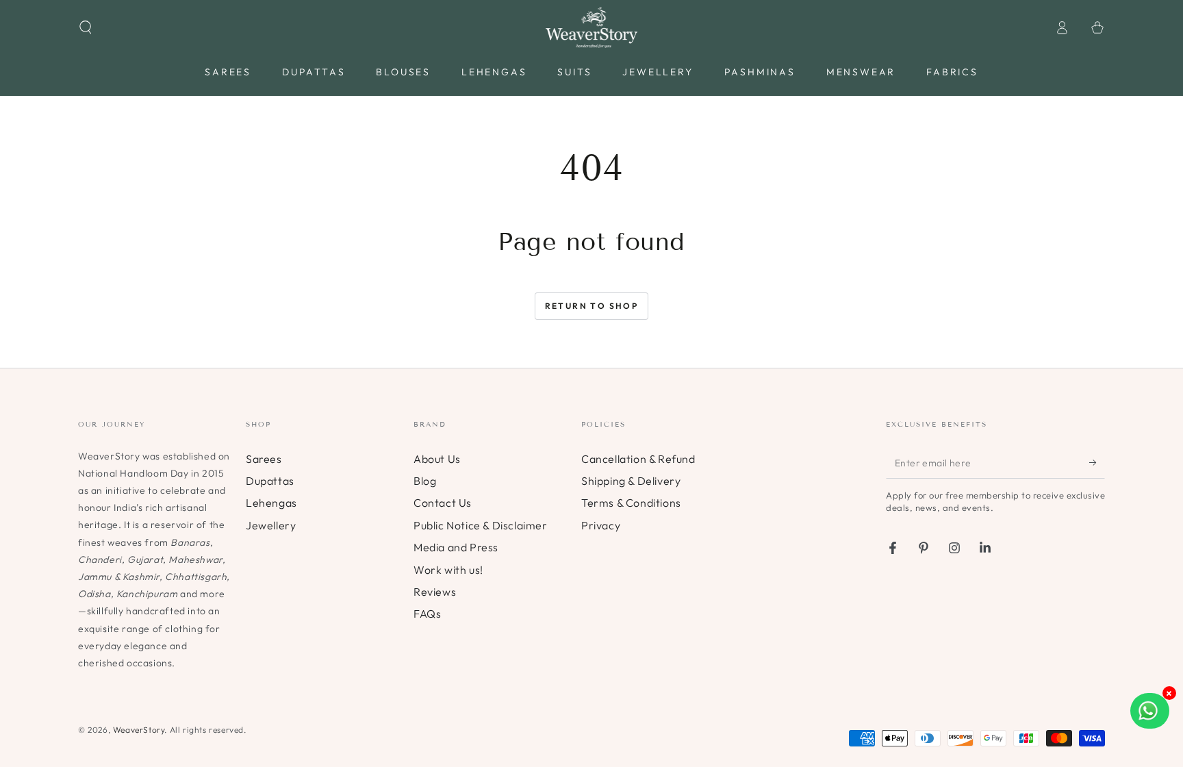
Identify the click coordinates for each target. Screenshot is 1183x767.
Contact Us (443, 503)
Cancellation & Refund (638, 459)
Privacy (600, 525)
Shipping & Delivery (630, 481)
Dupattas (270, 481)
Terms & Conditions (631, 503)
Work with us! (448, 570)
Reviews (435, 592)
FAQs (427, 613)
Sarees (264, 459)
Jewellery (271, 525)
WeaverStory (139, 730)
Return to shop (592, 306)
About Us (437, 459)
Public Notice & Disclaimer (481, 525)
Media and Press (456, 547)
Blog (425, 481)
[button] (85, 27)
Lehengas (271, 503)
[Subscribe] (1097, 463)
